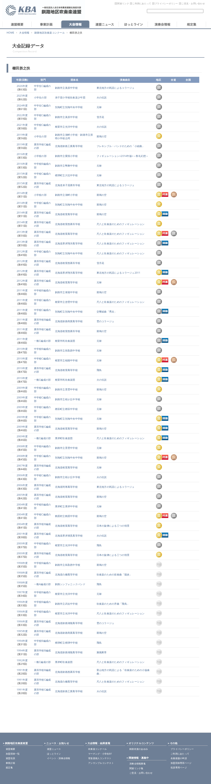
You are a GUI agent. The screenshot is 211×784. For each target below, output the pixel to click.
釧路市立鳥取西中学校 (67, 350)
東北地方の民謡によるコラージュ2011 (119, 272)
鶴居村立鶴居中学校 (66, 516)
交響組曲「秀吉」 (107, 311)
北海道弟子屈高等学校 (67, 185)
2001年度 (22, 534)
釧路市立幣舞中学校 (66, 165)
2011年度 (22, 290)
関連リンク (123, 3)
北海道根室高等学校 (66, 214)
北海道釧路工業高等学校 (69, 146)
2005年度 (22, 495)
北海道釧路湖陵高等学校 (69, 623)
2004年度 (22, 504)
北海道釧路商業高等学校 (69, 321)
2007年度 (22, 465)
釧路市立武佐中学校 (66, 604)
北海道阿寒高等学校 (66, 487)
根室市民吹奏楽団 (65, 341)
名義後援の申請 (179, 758)
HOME (10, 32)
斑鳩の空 (102, 136)
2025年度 (22, 95)
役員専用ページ (179, 767)
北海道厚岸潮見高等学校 (69, 535)
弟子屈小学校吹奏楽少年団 (70, 97)
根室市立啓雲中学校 (66, 302)
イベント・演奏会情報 (58, 758)
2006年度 (22, 475)
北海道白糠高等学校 (66, 574)
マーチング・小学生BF (100, 753)
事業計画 (10, 762)
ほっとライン (54, 753)
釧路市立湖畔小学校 (66, 195)
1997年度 (22, 592)
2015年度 (22, 173)
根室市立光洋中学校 (66, 126)
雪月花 (100, 117)
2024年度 (22, 105)
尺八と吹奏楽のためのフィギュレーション (121, 224)
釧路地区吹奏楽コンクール (49, 32)
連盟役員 (10, 758)
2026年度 (22, 86)
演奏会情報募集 (137, 763)
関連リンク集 (136, 768)
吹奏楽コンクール (97, 748)
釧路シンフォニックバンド (70, 584)
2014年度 (22, 193)
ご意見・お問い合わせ (193, 3)
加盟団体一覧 (13, 753)
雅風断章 (102, 652)
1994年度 (22, 641)
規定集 (9, 767)
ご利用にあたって (141, 3)
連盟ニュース (54, 748)
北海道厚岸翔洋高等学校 (69, 243)
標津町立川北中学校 (66, 175)
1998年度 (22, 563)
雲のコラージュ (105, 321)
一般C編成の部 (42, 341)
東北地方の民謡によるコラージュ (116, 88)
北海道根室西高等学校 (67, 224)
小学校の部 (40, 156)
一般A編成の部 (42, 584)
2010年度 (22, 349)
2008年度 (22, 446)
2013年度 (22, 232)
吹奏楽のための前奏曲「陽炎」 (114, 574)
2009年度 (22, 388)
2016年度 (22, 154)
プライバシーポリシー (166, 3)
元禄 (99, 107)
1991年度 (22, 670)
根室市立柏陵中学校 (66, 360)
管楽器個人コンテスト (99, 758)
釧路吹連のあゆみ (138, 748)
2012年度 (22, 251)
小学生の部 (40, 97)
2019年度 (22, 134)
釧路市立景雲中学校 (66, 389)
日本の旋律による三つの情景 (113, 525)
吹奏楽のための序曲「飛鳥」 (113, 604)
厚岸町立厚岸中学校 (66, 506)
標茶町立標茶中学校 (66, 409)
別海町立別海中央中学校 (69, 107)
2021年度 (22, 125)
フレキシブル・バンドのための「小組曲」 (121, 146)
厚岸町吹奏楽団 (64, 438)
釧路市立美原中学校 (66, 88)
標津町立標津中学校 (66, 642)
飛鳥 (99, 370)
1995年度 (22, 631)
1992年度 (22, 660)
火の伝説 (102, 97)
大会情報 (24, 32)
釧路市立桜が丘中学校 (67, 399)
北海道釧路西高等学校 (67, 672)
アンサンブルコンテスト (101, 762)
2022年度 (22, 115)
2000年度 (22, 543)
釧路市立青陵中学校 (66, 292)
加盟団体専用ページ (181, 762)
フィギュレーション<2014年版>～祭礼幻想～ (123, 156)
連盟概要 (10, 748)
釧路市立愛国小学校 (66, 156)
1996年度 (22, 602)
